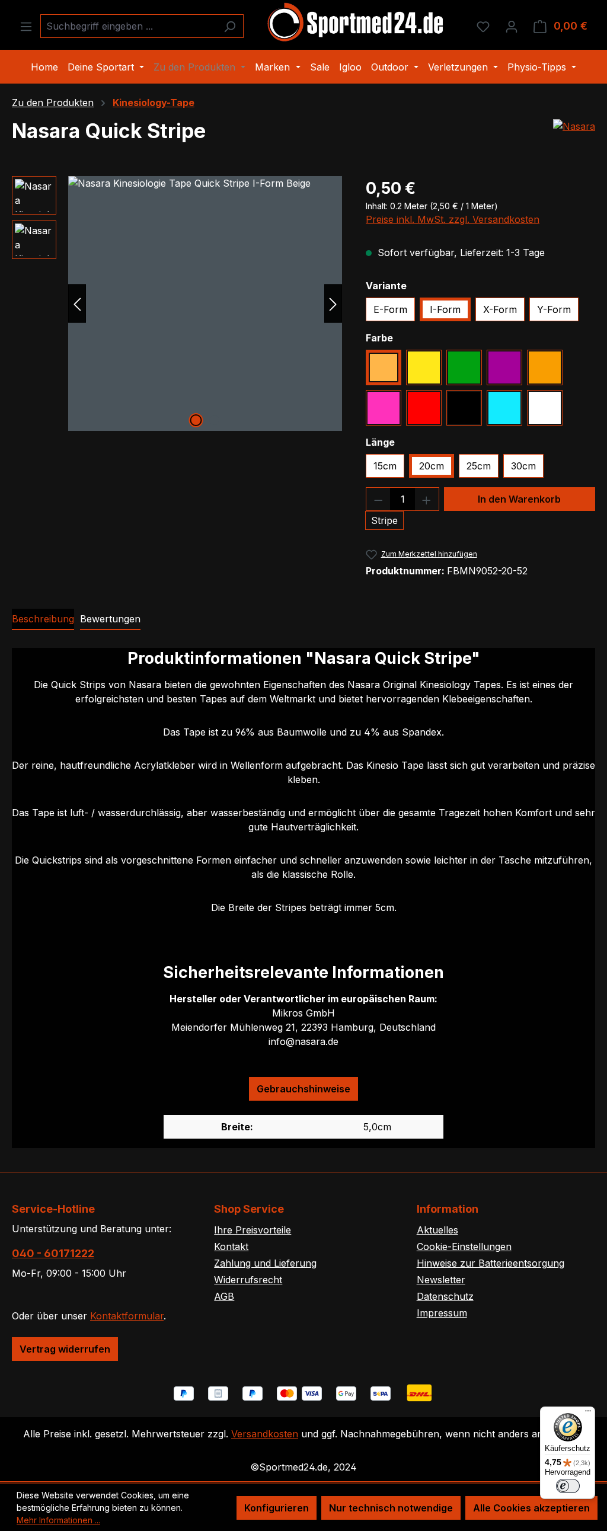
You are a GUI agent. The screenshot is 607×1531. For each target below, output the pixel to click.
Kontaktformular (127, 1316)
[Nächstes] (333, 303)
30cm (523, 466)
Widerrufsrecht (248, 1280)
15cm (385, 466)
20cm (431, 466)
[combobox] (128, 26)
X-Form (500, 309)
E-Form (390, 309)
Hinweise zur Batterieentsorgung (490, 1263)
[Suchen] (230, 26)
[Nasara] (574, 126)
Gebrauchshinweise (303, 1089)
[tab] (43, 619)
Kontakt (231, 1246)
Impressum (442, 1313)
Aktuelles (437, 1230)
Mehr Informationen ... (58, 1520)
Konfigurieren (276, 1508)
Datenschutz (445, 1296)
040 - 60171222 (53, 1253)
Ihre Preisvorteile (252, 1230)
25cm (479, 466)
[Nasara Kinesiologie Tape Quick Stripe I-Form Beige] (205, 303)
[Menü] (26, 26)
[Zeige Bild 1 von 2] (195, 420)
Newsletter (441, 1280)
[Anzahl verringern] (378, 499)
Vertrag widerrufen (65, 1349)
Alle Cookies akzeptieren (531, 1508)
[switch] (568, 1486)
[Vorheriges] (77, 303)
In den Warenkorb (519, 499)
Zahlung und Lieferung (265, 1263)
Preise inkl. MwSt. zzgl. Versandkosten (452, 219)
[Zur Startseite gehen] (356, 23)
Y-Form (554, 309)
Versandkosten (264, 1434)
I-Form (445, 309)
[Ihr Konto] (511, 26)
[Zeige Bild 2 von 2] (214, 420)
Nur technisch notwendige (391, 1508)
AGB (224, 1296)
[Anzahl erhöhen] (426, 499)
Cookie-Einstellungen (464, 1246)
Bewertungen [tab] (110, 619)
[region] (177, 303)
